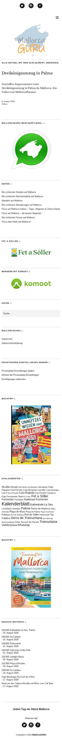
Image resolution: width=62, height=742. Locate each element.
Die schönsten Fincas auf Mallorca (18, 217)
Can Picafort (40, 493)
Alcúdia (6, 486)
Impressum (7, 339)
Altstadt (14, 487)
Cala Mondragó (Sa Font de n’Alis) (18, 677)
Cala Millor (42, 490)
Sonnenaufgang (8, 522)
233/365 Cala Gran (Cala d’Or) (16, 650)
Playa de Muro (17, 511)
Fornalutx (18, 499)
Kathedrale (36, 504)
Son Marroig (48, 518)
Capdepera (51, 493)
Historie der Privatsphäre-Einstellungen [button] (20, 375)
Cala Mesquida (30, 490)
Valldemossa (9, 525)
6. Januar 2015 (8, 101)
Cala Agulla (42, 487)
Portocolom (45, 515)
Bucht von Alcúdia (29, 487)
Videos (4, 104)
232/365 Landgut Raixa (13, 656)
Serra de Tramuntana (26, 518)
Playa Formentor (47, 512)
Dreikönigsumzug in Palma (27, 73)
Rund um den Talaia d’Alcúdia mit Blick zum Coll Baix (27, 683)
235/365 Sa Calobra (11, 637)
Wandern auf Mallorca (12, 200)
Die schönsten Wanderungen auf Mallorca (21, 205)
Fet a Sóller (39, 496)
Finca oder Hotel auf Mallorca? (16, 222)
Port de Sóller (31, 514)
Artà (20, 487)
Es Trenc (27, 497)
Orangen (16, 509)
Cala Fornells (16, 490)
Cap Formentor (10, 496)
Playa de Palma (33, 512)
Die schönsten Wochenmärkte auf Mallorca (22, 196)
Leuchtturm (7, 509)
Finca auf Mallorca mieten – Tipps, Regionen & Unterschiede (31, 209)
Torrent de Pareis (30, 522)
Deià (20, 496)
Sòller (17, 522)
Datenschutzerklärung (12, 343)
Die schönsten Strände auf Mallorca (19, 192)
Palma (25, 508)
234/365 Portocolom (11, 643)
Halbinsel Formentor (36, 499)
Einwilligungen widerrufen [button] (14, 379)
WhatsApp (24, 525)
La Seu (48, 504)
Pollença (6, 515)
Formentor (8, 499)
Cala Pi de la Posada (10, 493)
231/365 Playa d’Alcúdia (13, 663)
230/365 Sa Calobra (11, 670)
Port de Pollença (17, 515)
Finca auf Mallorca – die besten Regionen (21, 213)
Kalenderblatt (16, 503)
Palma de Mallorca (40, 508)
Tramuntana (48, 521)
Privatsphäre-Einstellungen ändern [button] (18, 371)
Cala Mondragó (52, 490)
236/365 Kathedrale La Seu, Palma (18, 630)
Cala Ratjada (26, 492)
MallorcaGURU (39, 735)
